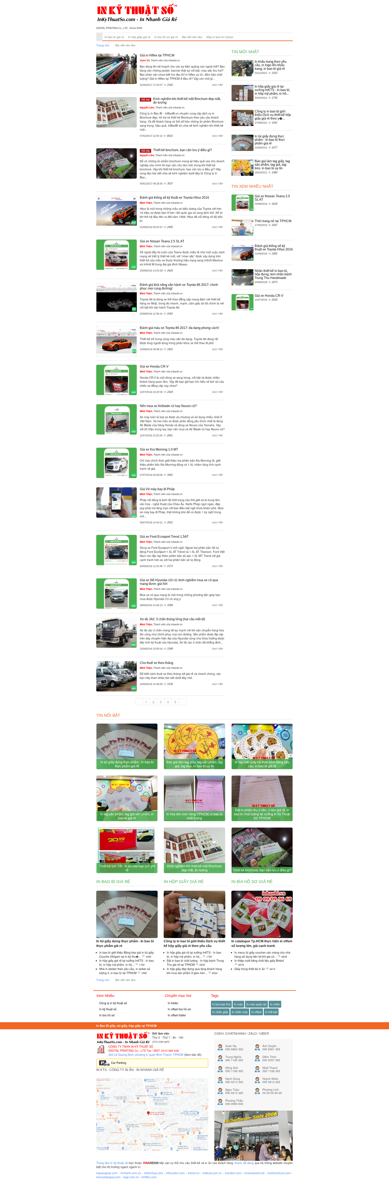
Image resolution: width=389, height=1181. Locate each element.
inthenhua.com (153, 1173)
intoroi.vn (194, 1173)
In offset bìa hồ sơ (179, 1009)
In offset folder (176, 1015)
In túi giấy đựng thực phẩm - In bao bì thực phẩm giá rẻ (270, 140)
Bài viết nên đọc (192, 37)
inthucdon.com (175, 1173)
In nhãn (275, 1004)
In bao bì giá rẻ (114, 37)
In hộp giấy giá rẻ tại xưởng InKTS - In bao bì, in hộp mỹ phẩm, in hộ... (272, 90)
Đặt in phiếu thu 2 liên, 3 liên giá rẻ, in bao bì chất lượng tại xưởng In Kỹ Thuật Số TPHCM (262, 814)
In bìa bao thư (221, 1004)
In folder (172, 1003)
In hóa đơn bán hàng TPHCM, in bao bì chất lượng (194, 816)
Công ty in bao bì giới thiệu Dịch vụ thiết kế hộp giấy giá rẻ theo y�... (273, 115)
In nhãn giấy (220, 1012)
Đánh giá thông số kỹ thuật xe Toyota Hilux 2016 (174, 197)
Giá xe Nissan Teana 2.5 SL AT (162, 241)
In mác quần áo (256, 1004)
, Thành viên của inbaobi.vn (160, 60)
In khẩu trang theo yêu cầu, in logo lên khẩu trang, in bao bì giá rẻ (270, 65)
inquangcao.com (107, 1173)
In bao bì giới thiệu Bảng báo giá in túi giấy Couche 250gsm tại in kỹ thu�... (126, 954)
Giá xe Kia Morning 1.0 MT (159, 449)
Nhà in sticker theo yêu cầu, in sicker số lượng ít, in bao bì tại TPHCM (124, 971)
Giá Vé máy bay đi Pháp (157, 489)
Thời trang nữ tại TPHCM (273, 221)
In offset (256, 1012)
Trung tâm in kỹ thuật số (112, 1163)
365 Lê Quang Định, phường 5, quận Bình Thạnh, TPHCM (145, 1055)
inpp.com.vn (131, 1177)
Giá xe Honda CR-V (154, 366)
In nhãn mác (240, 1012)
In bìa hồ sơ (106, 1015)
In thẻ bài (271, 1012)
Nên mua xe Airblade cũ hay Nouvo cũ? (168, 406)
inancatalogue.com (108, 1177)
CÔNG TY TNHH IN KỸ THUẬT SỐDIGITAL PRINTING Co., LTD (130, 1048)
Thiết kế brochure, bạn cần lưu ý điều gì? (182, 150)
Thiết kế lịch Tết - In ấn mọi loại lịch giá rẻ (127, 868)
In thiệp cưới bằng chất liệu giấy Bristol (259, 960)
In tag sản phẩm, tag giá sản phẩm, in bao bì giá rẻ (127, 816)
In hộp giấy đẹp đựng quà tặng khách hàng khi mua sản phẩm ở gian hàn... (194, 971)
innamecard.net (254, 1173)
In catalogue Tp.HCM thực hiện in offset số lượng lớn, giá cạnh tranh (261, 943)
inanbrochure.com (279, 1173)
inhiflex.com (149, 1177)
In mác (238, 1004)
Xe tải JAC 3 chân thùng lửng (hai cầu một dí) (172, 619)
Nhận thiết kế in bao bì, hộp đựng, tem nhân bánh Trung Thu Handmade (273, 274)
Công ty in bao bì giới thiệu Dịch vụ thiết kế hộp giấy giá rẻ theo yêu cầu (194, 943)
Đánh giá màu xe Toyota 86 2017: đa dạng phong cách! (179, 328)
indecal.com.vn (212, 1173)
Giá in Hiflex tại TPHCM (157, 55)
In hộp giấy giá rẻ (139, 37)
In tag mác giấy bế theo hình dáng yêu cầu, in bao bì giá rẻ (262, 764)
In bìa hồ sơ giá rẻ (166, 37)
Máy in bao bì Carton (219, 37)
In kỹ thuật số (107, 1009)
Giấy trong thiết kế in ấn (250, 969)
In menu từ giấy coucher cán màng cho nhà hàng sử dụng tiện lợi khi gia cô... (262, 954)
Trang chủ (102, 45)
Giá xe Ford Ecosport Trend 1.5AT (164, 536)
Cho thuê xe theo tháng (156, 663)
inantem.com (233, 1173)
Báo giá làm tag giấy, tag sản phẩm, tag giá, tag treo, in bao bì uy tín (272, 164)
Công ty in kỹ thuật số (112, 1003)
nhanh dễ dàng (244, 1163)
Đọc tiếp (217, 84)
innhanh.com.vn (131, 1173)
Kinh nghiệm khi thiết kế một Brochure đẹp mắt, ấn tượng (194, 868)
